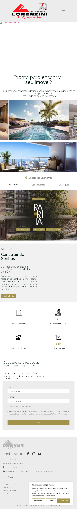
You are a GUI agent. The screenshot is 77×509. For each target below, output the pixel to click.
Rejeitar (51, 501)
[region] (51, 493)
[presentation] (3, 114)
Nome (11, 387)
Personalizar (38, 501)
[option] (38, 47)
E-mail (11, 397)
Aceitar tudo (64, 501)
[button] (63, 11)
